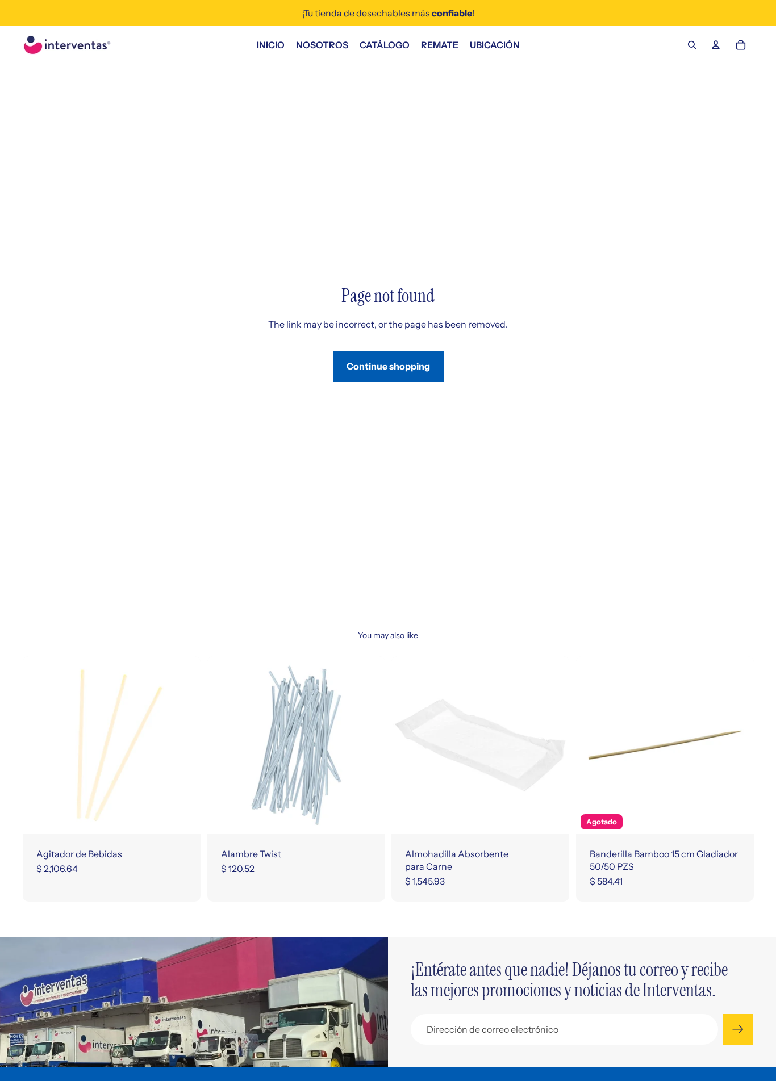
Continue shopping (388, 366)
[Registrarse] (738, 1029)
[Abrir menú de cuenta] (715, 44)
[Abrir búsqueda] (691, 44)
